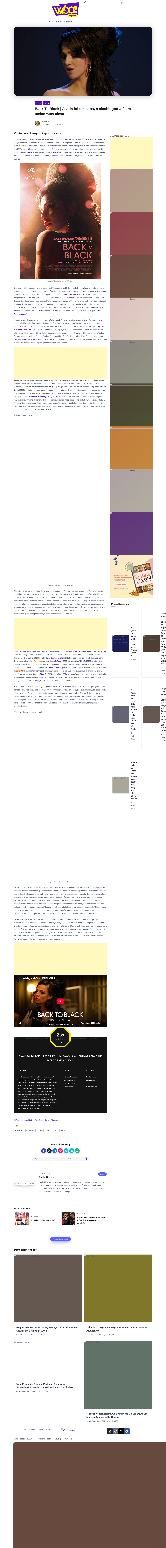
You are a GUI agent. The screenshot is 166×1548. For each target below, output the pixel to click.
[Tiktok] (115, 1431)
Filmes (46, 103)
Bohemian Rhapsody (37, 397)
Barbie (67, 674)
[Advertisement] (60, 363)
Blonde (83, 661)
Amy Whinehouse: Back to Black (28, 339)
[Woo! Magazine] (65, 10)
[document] (83, 1495)
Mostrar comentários (60, 1239)
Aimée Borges (91, 1335)
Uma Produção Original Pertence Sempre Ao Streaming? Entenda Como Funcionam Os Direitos (44, 1386)
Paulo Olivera (45, 122)
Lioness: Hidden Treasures (73, 295)
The (49, 668)
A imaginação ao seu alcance (60, 21)
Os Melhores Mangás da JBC (43, 1220)
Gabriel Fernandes (22, 1391)
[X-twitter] (121, 1431)
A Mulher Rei (78, 651)
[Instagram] (110, 1431)
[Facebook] (127, 1431)
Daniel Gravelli (21, 1335)
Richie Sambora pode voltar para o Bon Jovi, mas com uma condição (91, 1220)
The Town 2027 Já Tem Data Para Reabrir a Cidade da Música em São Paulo (134, 709)
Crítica (38, 103)
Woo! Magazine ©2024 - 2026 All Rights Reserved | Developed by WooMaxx (44, 1439)
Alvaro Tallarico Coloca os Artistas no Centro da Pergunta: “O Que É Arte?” (134, 780)
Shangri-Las (56, 668)
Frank (29, 152)
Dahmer (58, 661)
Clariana (41, 311)
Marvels (43, 674)
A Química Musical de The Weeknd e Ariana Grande (134, 642)
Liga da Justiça (57, 658)
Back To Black (52, 152)
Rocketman (60, 397)
